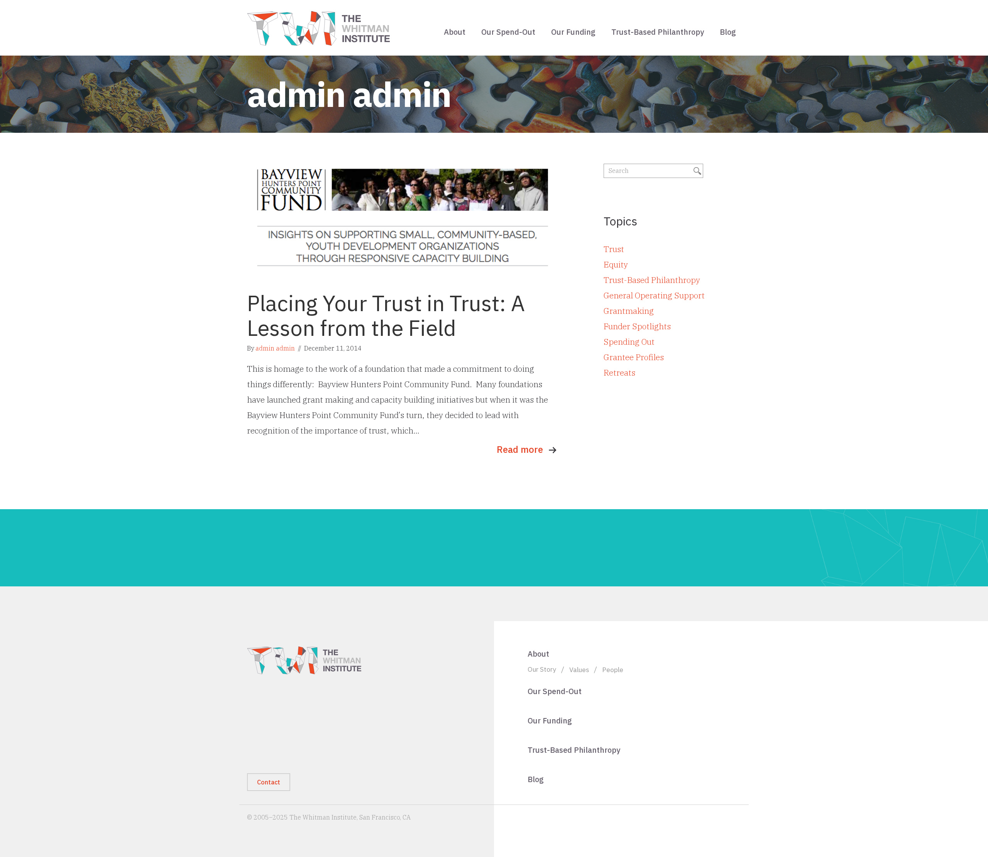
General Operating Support (654, 295)
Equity (616, 264)
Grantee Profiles (634, 357)
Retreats (619, 372)
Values (579, 669)
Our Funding (573, 32)
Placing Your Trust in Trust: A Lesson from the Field (386, 315)
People (612, 669)
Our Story (542, 669)
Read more (520, 449)
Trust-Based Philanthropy (657, 32)
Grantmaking (629, 310)
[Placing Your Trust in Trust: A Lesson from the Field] (403, 221)
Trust (614, 249)
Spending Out (629, 341)
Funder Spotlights (637, 326)
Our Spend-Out (508, 32)
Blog (728, 32)
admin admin (275, 348)
